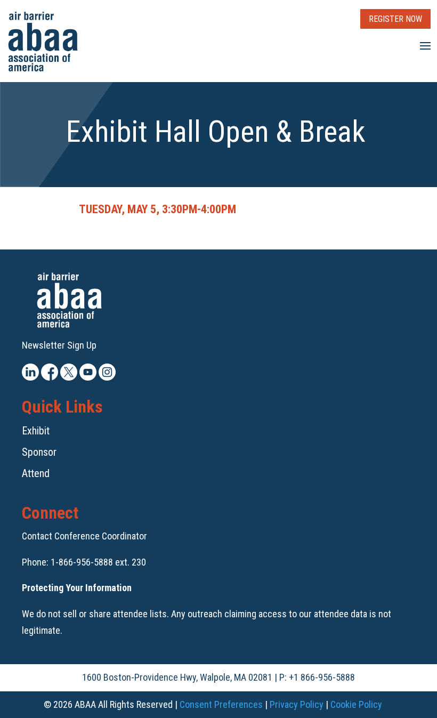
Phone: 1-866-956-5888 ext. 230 (84, 562)
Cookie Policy (356, 704)
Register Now (395, 19)
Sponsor (39, 452)
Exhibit (36, 430)
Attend (36, 473)
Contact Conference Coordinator (84, 536)
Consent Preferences (221, 704)
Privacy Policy (296, 704)
